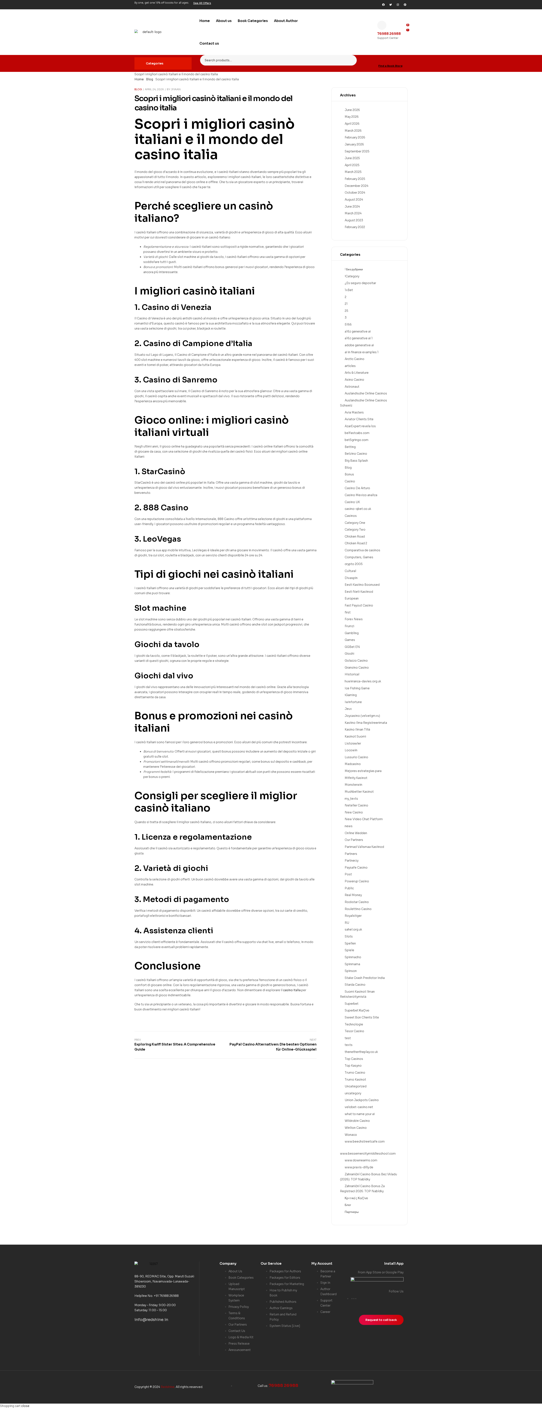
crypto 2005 (354, 564)
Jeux (348, 709)
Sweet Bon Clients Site (362, 1017)
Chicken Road (355, 536)
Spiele (349, 950)
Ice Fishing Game (357, 688)
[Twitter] (390, 4)
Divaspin (351, 578)
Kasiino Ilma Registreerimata (366, 723)
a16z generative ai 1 (359, 338)
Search (351, 60)
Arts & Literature (357, 373)
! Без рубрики (354, 269)
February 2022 (355, 227)
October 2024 (355, 192)
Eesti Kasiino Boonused (362, 585)
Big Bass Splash (356, 461)
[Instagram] (397, 4)
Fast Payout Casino (359, 605)
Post (348, 874)
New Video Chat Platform (364, 819)
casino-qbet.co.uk (358, 509)
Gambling (352, 633)
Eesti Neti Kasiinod (359, 592)
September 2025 (357, 151)
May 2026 (352, 117)
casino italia (176, 154)
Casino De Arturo (357, 488)
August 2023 (354, 220)
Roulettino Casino (358, 909)
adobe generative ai (359, 345)
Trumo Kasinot (355, 1079)
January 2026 (354, 144)
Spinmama (352, 964)
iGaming (351, 695)
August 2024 (354, 199)
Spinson (351, 971)
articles (350, 366)
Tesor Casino (354, 1031)
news (349, 826)
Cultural (350, 571)
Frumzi (349, 626)
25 (346, 311)
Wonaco (351, 1135)
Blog (149, 79)
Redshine (167, 1387)
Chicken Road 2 (356, 543)
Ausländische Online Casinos (366, 393)
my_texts (351, 799)
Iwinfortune (353, 702)
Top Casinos (354, 1059)
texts (349, 1045)
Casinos (351, 516)
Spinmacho (353, 957)
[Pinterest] (405, 4)
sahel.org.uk (353, 929)
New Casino (354, 812)
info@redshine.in (151, 1319)
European (352, 598)
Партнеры (352, 1212)
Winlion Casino (356, 1128)
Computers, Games (359, 557)
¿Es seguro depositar (360, 283)
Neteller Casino (356, 805)
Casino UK (352, 502)
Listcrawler (353, 743)
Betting (350, 447)
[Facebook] (383, 4)
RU (347, 923)
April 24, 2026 (154, 89)
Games (350, 640)
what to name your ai (360, 1114)
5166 (348, 324)
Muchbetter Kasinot (359, 792)
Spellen (350, 943)
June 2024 (352, 206)
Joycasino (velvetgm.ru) (362, 716)
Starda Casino (355, 985)
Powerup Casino (357, 881)
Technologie (354, 1024)
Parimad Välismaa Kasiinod (364, 847)
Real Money (353, 895)
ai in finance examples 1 (362, 352)
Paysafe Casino (356, 867)
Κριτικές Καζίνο (356, 1198)
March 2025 (353, 172)
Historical (352, 674)
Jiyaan (176, 89)
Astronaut (352, 387)
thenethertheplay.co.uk (361, 1052)
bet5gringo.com (356, 440)
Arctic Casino (354, 359)
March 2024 (353, 213)
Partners (351, 854)
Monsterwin (353, 785)
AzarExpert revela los (360, 426)
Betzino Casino (356, 454)
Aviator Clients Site (359, 419)
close (25, 1406)
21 (346, 304)
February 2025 (355, 179)
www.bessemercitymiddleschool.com (368, 1153)
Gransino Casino (357, 667)
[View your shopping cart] (406, 37)
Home (139, 79)
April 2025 (352, 165)
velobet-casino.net (359, 1107)
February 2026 (355, 137)
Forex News (354, 619)
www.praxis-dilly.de (359, 1167)
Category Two (355, 529)
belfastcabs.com (357, 433)
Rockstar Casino (357, 902)
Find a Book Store (390, 65)
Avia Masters (354, 412)
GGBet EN (352, 647)
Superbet (351, 1004)
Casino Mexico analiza (361, 495)
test (348, 1038)
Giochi (349, 653)
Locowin (351, 750)
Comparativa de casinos (362, 550)
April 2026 (352, 124)
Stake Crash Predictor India (365, 978)
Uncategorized (355, 1086)
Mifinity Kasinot (356, 778)
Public (349, 888)
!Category (352, 276)
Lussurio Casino (356, 757)
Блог (348, 1205)
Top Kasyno (353, 1065)
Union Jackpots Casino (362, 1100)
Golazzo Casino (356, 660)
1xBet (349, 290)
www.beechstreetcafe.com (365, 1141)
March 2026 (353, 131)
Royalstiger (353, 916)
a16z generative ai (358, 331)
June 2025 (352, 158)
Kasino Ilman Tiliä (357, 729)
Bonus (349, 474)
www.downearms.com (361, 1160)
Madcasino (353, 764)
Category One (355, 523)
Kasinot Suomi (355, 736)
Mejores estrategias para (363, 771)
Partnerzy (351, 860)
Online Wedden (356, 833)
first (348, 612)
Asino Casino (354, 380)
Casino (350, 481)
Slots (349, 936)
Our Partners (354, 840)
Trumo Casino (355, 1072)
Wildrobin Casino (357, 1121)
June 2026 (352, 110)
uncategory (353, 1093)
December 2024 (356, 186)
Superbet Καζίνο (357, 1010)
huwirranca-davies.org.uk (363, 681)
